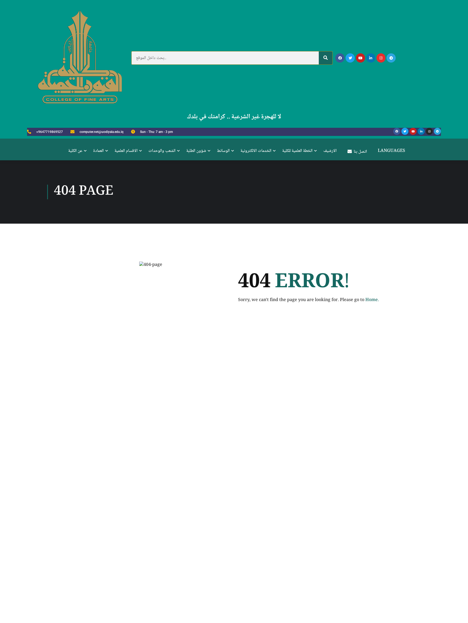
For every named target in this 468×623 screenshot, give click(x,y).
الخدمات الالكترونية (255, 151)
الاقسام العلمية (126, 151)
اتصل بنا (360, 151)
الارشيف (330, 151)
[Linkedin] (370, 58)
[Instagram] (381, 58)
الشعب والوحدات (162, 151)
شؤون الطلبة (196, 151)
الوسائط (223, 151)
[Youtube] (360, 58)
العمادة (98, 151)
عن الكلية (75, 151)
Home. (372, 300)
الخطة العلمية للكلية (297, 151)
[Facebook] (339, 58)
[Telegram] (391, 58)
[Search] (325, 57)
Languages (391, 151)
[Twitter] (350, 58)
